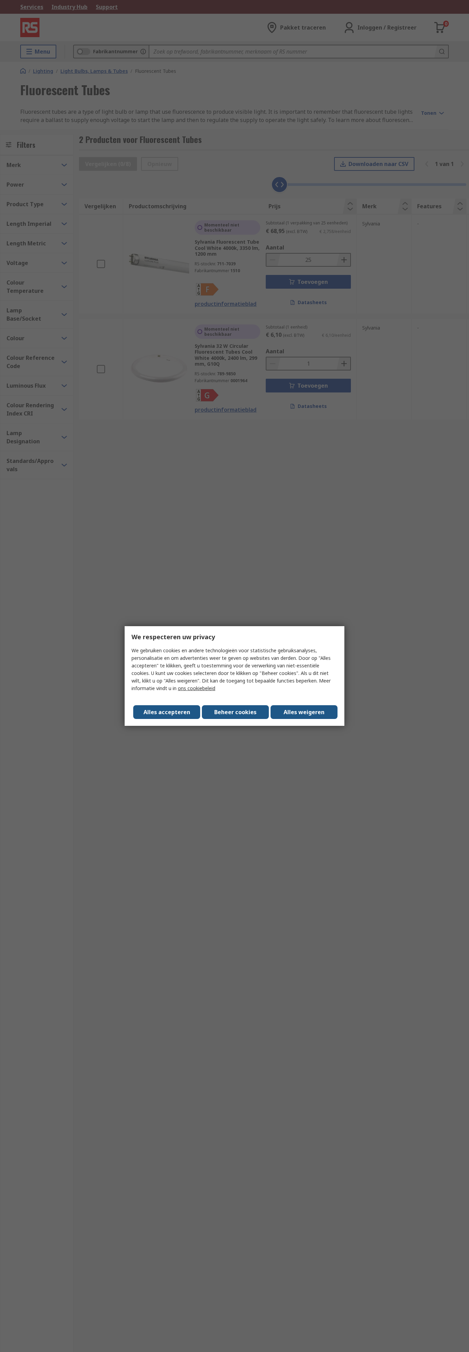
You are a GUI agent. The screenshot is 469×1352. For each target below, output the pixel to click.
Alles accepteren (167, 712)
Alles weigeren (304, 712)
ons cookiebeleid (196, 688)
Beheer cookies (235, 712)
